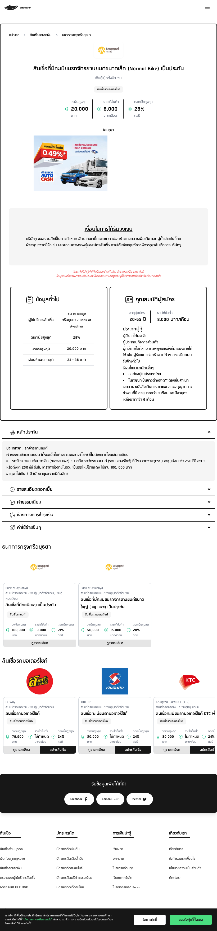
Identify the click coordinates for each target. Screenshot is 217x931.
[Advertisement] (146, 169)
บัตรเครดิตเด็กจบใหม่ (70, 887)
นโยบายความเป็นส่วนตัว (185, 868)
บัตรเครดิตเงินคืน (68, 849)
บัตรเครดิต (65, 833)
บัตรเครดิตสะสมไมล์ (69, 868)
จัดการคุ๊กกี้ (149, 920)
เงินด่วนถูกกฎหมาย (12, 859)
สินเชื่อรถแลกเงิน (11, 868)
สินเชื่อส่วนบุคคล (11, 849)
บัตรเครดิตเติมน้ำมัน (69, 859)
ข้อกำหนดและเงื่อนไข (182, 859)
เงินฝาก (118, 849)
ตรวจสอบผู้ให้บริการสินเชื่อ (17, 878)
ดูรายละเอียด (39, 643)
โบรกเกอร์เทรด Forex (126, 887)
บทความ (118, 859)
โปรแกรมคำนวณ (123, 868)
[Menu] (207, 7)
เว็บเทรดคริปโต (122, 878)
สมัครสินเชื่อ (58, 750)
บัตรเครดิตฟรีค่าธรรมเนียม (74, 878)
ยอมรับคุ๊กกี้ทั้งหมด (191, 920)
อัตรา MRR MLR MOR (14, 887)
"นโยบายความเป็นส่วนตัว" (37, 919)
